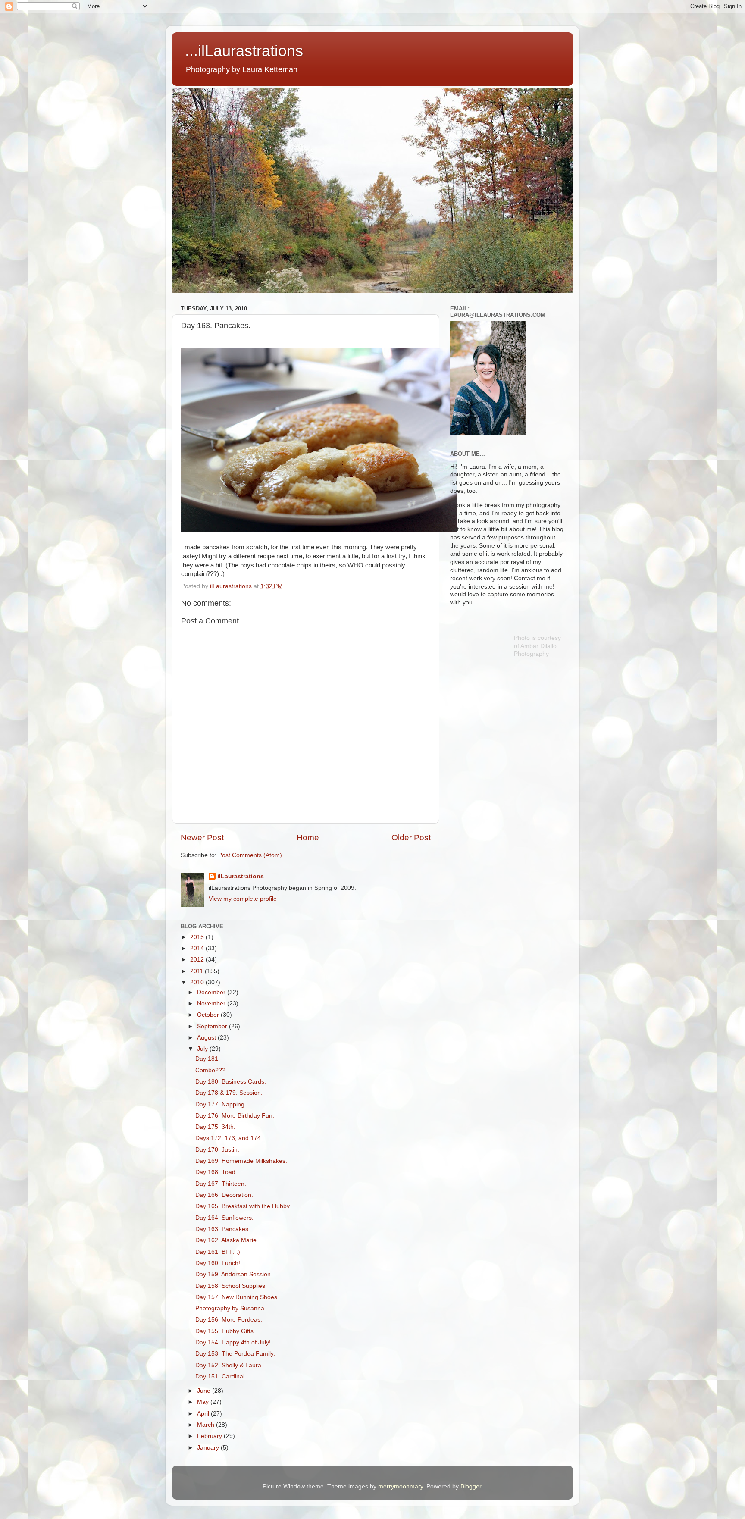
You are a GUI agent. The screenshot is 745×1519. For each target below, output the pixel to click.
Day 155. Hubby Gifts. (225, 1331)
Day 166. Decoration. (224, 1195)
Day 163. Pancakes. (222, 1229)
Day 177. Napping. (220, 1104)
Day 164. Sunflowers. (224, 1218)
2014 (198, 948)
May (203, 1402)
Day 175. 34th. (215, 1127)
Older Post (411, 837)
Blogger (470, 1486)
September (213, 1026)
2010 (198, 982)
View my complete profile (243, 899)
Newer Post (202, 837)
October (209, 1015)
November (212, 1003)
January (209, 1447)
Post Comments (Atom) (250, 855)
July (203, 1049)
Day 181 (206, 1058)
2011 (197, 971)
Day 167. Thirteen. (220, 1184)
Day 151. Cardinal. (220, 1376)
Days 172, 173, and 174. (229, 1138)
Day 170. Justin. (217, 1149)
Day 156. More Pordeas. (228, 1319)
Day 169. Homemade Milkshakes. (241, 1161)
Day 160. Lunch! (217, 1263)
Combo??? (210, 1070)
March (206, 1425)
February (210, 1436)
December (212, 992)
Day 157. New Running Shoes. (237, 1297)
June (204, 1390)
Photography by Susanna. (230, 1308)
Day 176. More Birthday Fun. (234, 1115)
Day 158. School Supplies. (231, 1286)
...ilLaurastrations (244, 51)
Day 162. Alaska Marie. (226, 1240)
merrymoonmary (400, 1486)
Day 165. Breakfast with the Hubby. (243, 1206)
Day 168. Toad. (216, 1172)
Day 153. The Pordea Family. (235, 1353)
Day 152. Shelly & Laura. (229, 1365)
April (204, 1413)
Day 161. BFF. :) (217, 1252)
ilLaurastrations (240, 876)
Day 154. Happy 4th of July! (233, 1342)
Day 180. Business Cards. (230, 1081)
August (207, 1037)
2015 (198, 937)
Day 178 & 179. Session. (229, 1093)
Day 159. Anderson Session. (233, 1274)
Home (308, 837)
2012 (198, 959)
